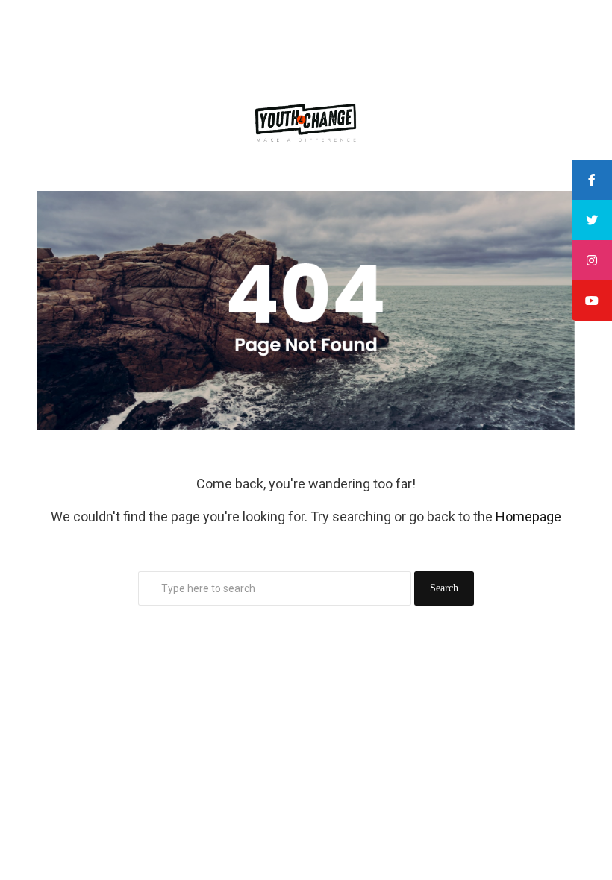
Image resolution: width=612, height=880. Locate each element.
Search (444, 588)
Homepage (528, 516)
